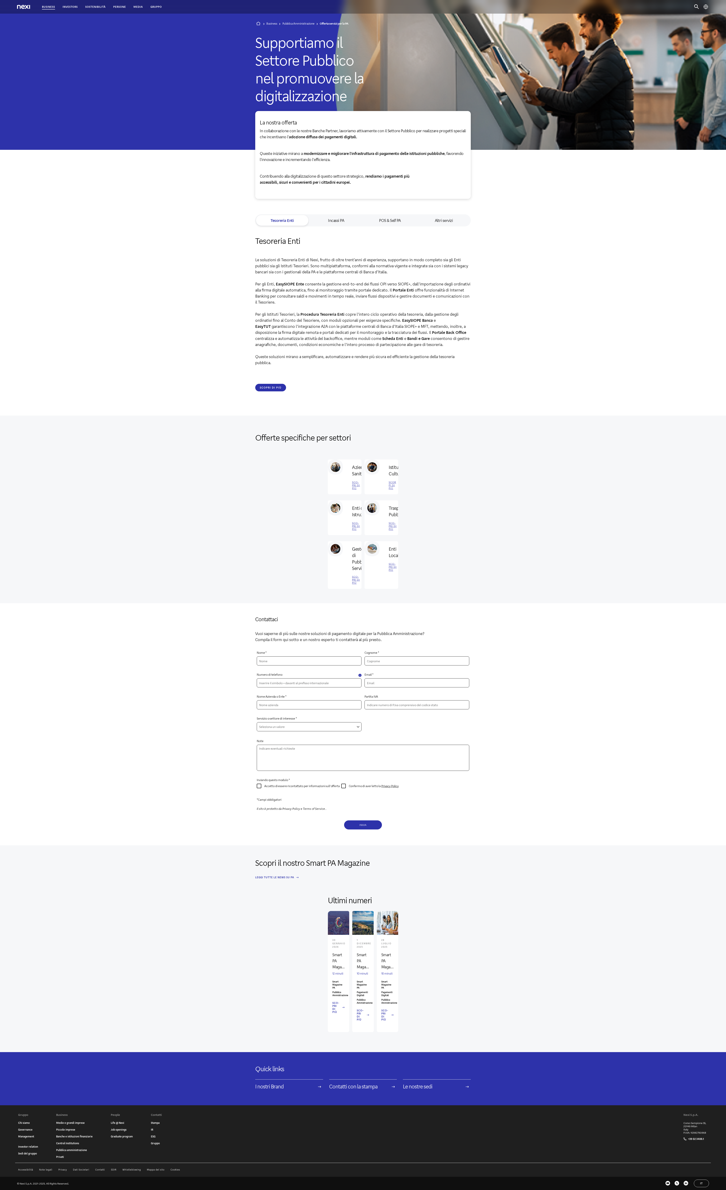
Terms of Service (314, 808)
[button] (359, 675)
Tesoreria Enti (282, 220)
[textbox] (309, 726)
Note (260, 741)
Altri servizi (444, 220)
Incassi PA (336, 220)
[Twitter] (677, 1183)
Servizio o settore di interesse (276, 718)
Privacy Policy (390, 786)
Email (368, 674)
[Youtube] (668, 1183)
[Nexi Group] (23, 7)
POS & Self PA (390, 220)
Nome (261, 652)
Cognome (371, 652)
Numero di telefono (269, 674)
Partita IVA (371, 696)
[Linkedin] (686, 1183)
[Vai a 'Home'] (258, 23)
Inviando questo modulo (272, 780)
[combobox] (309, 726)
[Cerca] (696, 6)
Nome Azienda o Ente (271, 696)
